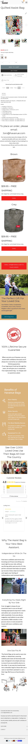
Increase (16, 62)
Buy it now (14, 70)
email (14, 198)
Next (26, 25)
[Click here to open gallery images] (26, 13)
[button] (2, 62)
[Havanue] (4, 2)
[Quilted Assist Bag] (4, 41)
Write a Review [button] (14, 496)
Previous (2, 25)
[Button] (26, 2)
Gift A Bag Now (9, 317)
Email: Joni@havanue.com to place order (14, 266)
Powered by (21, 501)
